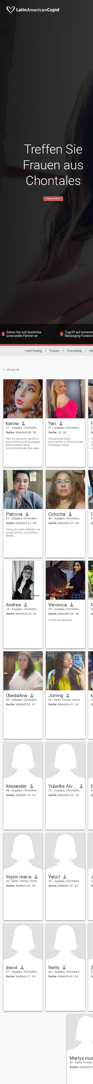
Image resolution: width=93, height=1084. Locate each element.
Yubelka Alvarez (62, 786)
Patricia (14, 514)
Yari (52, 423)
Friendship (74, 351)
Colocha (56, 514)
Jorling (55, 695)
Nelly (53, 967)
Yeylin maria (18, 877)
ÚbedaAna (16, 695)
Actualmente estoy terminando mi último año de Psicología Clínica (65, 442)
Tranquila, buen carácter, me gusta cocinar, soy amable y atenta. (23, 532)
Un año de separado (60, 620)
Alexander (16, 786)
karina (12, 423)
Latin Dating (33, 351)
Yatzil (54, 877)
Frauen (55, 351)
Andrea (13, 605)
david (11, 967)
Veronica (57, 605)
